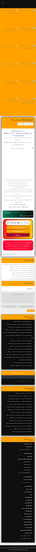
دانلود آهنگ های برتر (27, 476)
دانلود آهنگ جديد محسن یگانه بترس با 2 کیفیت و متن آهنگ (22, 268)
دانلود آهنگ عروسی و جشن (25, 449)
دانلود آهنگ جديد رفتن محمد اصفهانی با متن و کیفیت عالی (20, 327)
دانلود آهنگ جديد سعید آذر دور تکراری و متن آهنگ (21, 412)
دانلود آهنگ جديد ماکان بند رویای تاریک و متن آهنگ (21, 340)
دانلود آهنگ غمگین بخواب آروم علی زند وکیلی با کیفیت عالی (19, 324)
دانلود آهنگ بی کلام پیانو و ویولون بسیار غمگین (22, 431)
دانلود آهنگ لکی (28, 511)
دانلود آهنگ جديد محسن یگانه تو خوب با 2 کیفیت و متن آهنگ (22, 266)
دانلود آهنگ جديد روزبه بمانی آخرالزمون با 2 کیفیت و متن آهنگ (19, 329)
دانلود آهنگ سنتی (28, 497)
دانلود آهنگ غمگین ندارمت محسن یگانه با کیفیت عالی (23, 276)
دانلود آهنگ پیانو (27, 467)
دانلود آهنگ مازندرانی (27, 519)
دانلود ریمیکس (29, 489)
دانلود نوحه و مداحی (27, 479)
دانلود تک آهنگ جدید (28, 124)
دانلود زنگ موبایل (28, 532)
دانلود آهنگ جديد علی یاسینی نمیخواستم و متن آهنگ (21, 365)
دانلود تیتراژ (29, 456)
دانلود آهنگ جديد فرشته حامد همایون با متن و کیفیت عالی (20, 343)
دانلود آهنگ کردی (28, 502)
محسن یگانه (18, 235)
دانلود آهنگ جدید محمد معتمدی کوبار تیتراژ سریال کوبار (20, 404)
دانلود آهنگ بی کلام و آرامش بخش (25, 458)
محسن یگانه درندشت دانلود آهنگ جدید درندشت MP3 (23, 274)
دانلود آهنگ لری (28, 505)
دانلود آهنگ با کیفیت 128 (18, 227)
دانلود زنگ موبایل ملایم (26, 535)
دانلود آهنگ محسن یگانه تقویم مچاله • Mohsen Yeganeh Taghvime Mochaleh (18, 264)
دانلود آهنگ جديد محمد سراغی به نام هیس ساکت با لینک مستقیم (18, 426)
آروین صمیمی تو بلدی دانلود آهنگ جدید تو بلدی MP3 (21, 417)
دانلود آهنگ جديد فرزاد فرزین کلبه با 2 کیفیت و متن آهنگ (20, 348)
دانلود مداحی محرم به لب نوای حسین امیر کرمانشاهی (20, 420)
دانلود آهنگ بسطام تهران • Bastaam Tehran (23, 321)
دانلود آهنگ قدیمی (28, 486)
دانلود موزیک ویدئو (28, 513)
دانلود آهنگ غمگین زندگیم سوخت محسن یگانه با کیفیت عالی (22, 270)
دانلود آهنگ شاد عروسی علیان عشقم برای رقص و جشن (20, 398)
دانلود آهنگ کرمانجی (27, 524)
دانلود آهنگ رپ (29, 500)
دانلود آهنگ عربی (28, 516)
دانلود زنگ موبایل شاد (26, 538)
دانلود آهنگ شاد (28, 446)
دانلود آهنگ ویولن (27, 461)
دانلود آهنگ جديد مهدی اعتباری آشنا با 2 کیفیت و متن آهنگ (20, 409)
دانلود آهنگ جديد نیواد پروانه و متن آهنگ (23, 393)
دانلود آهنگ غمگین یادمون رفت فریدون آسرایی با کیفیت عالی (19, 354)
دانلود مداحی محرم (26, 482)
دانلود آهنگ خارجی (28, 491)
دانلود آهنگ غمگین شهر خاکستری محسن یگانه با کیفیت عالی (22, 278)
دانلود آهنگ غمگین (28, 453)
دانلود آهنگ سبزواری (27, 522)
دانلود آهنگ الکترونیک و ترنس (24, 472)
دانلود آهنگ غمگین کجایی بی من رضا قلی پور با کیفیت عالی (19, 401)
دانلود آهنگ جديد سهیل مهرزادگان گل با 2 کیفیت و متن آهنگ (19, 406)
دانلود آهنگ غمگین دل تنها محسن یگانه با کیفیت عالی (24, 272)
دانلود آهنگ (22, 130)
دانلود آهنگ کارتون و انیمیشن (26, 530)
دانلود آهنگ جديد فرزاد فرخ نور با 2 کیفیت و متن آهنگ (21, 346)
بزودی (30, 494)
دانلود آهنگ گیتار (27, 464)
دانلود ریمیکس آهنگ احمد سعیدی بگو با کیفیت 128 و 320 (20, 395)
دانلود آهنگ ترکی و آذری (27, 508)
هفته (21, 377)
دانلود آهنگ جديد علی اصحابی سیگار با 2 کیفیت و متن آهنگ (19, 351)
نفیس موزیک (29, 212)
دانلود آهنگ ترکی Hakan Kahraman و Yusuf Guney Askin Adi (19, 423)
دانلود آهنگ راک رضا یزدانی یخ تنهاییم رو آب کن (22, 362)
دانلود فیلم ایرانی (28, 527)
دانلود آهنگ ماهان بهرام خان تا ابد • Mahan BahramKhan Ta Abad (18, 332)
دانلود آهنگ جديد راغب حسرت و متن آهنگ (23, 428)
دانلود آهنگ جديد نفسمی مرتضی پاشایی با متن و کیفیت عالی (19, 415)
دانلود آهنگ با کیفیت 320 (18, 231)
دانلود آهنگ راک (27, 469)
